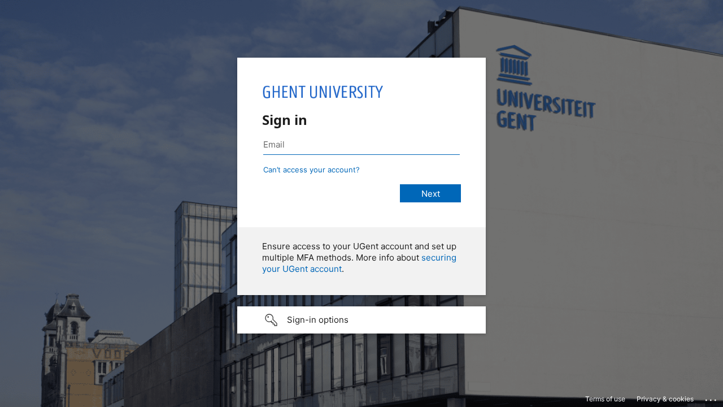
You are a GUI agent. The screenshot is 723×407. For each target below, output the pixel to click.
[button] (361, 320)
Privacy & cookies (665, 399)
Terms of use (605, 399)
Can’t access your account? (311, 169)
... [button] (711, 397)
